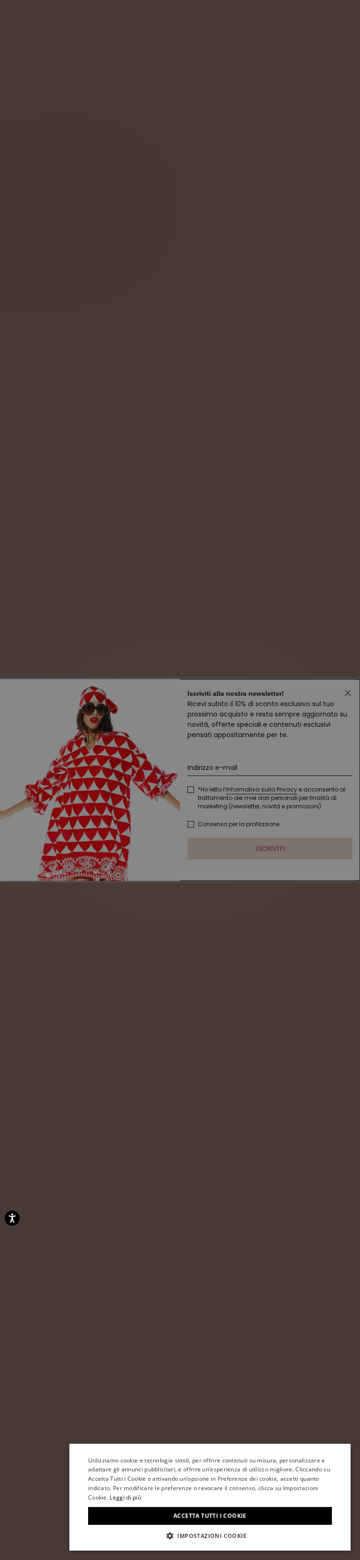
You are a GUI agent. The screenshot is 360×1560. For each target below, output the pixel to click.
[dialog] (210, 1497)
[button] (210, 1536)
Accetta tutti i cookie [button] (210, 1516)
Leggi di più (125, 1497)
